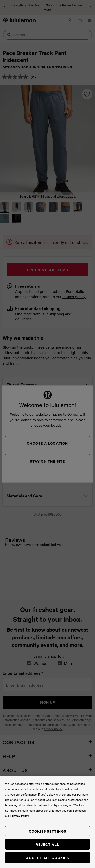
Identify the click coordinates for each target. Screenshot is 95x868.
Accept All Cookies (47, 857)
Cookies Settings (47, 831)
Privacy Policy (19, 816)
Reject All (47, 844)
